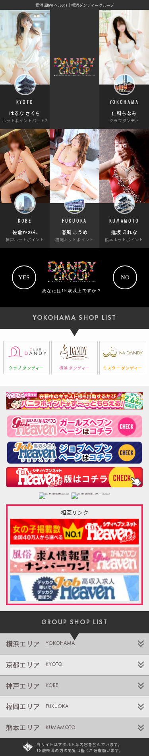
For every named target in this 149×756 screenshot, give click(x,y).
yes (23, 277)
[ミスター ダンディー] (123, 357)
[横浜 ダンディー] (75, 357)
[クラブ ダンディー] (27, 357)
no (125, 277)
